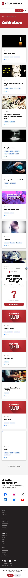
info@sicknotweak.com (7, 565)
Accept (10, 575)
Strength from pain (10, 148)
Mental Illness (13, 183)
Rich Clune (7, 419)
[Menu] (25, 10)
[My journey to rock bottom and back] (14, 71)
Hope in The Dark (9, 53)
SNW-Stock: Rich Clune (11, 209)
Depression (12, 121)
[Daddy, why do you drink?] (14, 257)
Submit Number (14, 304)
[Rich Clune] (14, 407)
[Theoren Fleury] (14, 316)
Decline (18, 575)
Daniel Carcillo (8, 358)
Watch (5, 59)
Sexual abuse (11, 153)
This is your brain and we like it (13, 180)
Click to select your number (14, 300)
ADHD (11, 88)
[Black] (14, 437)
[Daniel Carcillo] (14, 346)
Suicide (17, 153)
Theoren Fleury (9, 328)
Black (5, 449)
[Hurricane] (14, 227)
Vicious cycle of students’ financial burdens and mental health (13, 116)
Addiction (6, 88)
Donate (19, 10)
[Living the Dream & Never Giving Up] (14, 376)
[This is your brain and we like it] (14, 167)
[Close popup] (26, 269)
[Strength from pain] (14, 136)
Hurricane (7, 239)
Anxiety (11, 151)
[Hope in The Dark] (14, 41)
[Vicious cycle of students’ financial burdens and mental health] (14, 102)
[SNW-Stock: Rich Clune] (14, 197)
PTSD (19, 88)
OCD (15, 88)
